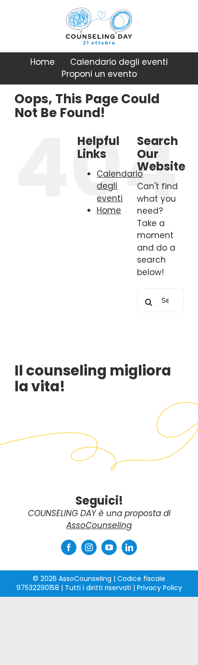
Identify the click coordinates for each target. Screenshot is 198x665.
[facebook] (68, 547)
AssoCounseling (99, 525)
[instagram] (89, 547)
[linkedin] (129, 547)
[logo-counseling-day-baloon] (99, 11)
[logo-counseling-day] (99, 38)
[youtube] (109, 547)
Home (109, 210)
